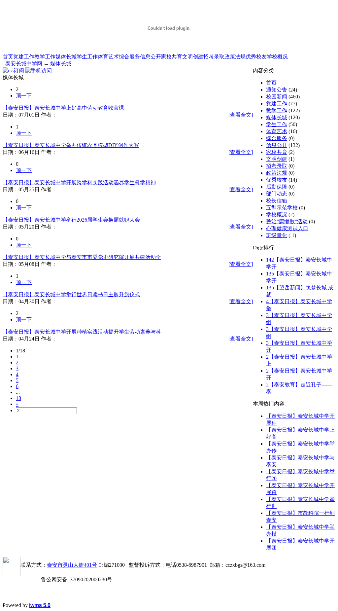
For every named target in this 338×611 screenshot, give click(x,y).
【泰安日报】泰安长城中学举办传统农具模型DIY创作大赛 (71, 145)
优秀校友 (256, 56)
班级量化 (276, 235)
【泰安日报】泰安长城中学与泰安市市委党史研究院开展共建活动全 (82, 257)
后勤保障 (276, 187)
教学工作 (44, 56)
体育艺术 (108, 56)
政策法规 (235, 56)
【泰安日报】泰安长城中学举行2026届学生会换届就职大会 (71, 220)
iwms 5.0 (40, 605)
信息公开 (150, 56)
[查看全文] (240, 115)
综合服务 (129, 56)
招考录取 (213, 56)
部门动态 (276, 194)
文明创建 (192, 56)
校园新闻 (276, 96)
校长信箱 (276, 200)
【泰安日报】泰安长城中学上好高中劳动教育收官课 (63, 108)
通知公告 (276, 89)
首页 (8, 56)
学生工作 (87, 56)
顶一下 (24, 95)
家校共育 (171, 56)
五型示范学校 (282, 207)
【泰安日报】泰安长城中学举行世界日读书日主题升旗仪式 (71, 294)
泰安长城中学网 (23, 63)
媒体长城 (66, 56)
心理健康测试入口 (287, 228)
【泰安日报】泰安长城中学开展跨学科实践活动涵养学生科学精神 (79, 182)
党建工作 (23, 56)
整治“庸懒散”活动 (287, 221)
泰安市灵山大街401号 (72, 565)
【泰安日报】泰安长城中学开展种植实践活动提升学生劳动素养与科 (82, 332)
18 (18, 398)
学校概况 (277, 56)
